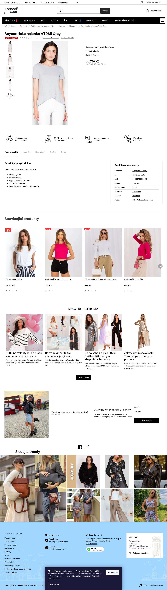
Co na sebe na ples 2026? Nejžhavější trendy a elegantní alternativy (100, 356)
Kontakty (7, 552)
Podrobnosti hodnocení (51, 38)
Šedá (134, 187)
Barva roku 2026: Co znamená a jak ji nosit (58, 354)
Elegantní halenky (139, 171)
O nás (6, 555)
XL (17, 290)
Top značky (9, 562)
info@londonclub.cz (140, 553)
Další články (83, 378)
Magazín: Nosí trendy (12, 2)
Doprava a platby (47, 2)
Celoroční (136, 196)
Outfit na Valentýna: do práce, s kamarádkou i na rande (24, 354)
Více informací (91, 544)
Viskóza (135, 183)
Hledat (105, 11)
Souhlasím (113, 572)
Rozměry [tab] (27, 152)
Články (64, 152)
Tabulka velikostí (10, 572)
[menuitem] (12, 20)
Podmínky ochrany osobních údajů (17, 569)
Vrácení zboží (30, 2)
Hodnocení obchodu (12, 559)
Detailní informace (92, 55)
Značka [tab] (53, 152)
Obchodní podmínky (12, 566)
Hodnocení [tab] (40, 152)
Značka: (67, 38)
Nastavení (54, 584)
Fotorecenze (63, 2)
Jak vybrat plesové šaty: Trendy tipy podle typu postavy (139, 356)
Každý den (136, 192)
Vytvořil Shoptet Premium (153, 585)
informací (56, 579)
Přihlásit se (146, 420)
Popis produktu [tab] (11, 152)
